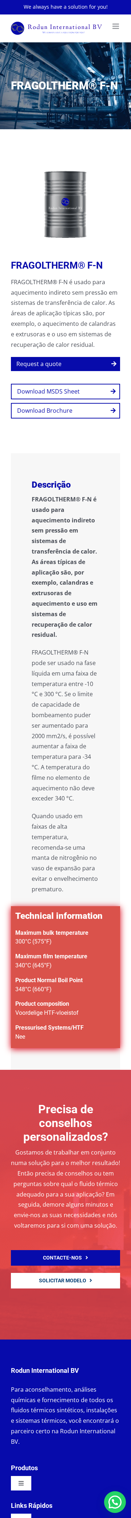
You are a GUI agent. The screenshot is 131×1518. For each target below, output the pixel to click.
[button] (115, 1502)
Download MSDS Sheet (48, 391)
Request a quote (38, 364)
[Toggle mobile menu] (116, 26)
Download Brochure (44, 411)
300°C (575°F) (33, 941)
